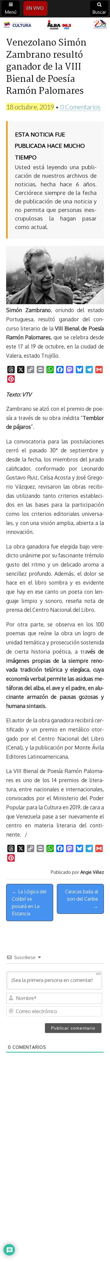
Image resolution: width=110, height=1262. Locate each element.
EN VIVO (35, 8)
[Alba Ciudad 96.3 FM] (55, 25)
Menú (10, 12)
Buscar (99, 12)
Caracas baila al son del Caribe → (81, 898)
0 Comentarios (80, 107)
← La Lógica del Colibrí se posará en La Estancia (29, 902)
